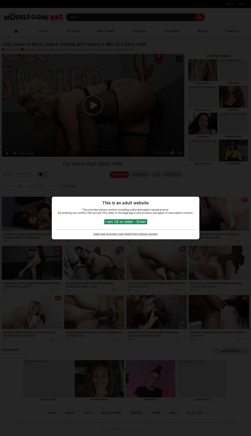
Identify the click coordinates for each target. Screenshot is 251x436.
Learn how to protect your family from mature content (125, 234)
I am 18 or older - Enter (125, 221)
